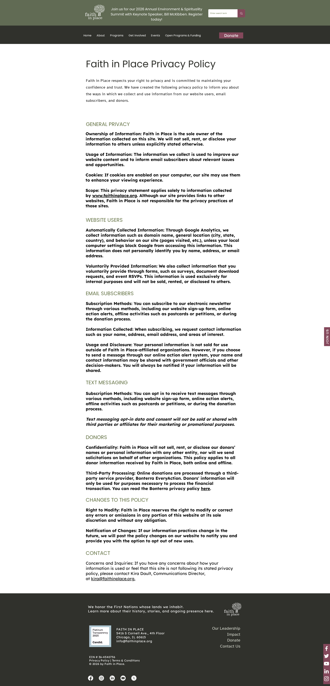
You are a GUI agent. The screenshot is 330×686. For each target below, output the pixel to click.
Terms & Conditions (126, 660)
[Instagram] (326, 679)
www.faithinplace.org (114, 195)
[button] (116, 35)
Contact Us (230, 646)
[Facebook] (326, 648)
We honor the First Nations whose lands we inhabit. (136, 607)
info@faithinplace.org (134, 641)
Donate (233, 640)
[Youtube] (123, 678)
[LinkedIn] (326, 671)
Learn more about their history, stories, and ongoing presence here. (151, 611)
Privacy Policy (99, 660)
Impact (233, 634)
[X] (133, 678)
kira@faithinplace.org (112, 578)
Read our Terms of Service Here (119, 588)
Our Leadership (226, 628)
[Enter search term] (241, 13)
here (205, 488)
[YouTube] (326, 663)
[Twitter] (326, 656)
